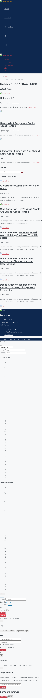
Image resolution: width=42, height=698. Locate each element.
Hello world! (7, 98)
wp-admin (15, 103)
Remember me (8, 645)
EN (5, 36)
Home (6, 9)
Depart (2, 353)
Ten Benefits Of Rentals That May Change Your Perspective (18, 287)
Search (3, 615)
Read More (32, 107)
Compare (3, 697)
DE (5, 45)
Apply (3, 613)
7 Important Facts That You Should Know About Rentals (20, 152)
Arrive (2, 350)
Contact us (8, 27)
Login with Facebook (7, 631)
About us (7, 18)
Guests (2, 599)
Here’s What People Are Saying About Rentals (18, 124)
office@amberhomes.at (13, 332)
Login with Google (22, 631)
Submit (3, 687)
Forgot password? (7, 647)
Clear (2, 594)
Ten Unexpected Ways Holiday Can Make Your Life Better (19, 235)
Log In (3, 650)
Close (10, 697)
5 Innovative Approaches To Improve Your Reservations (16, 261)
